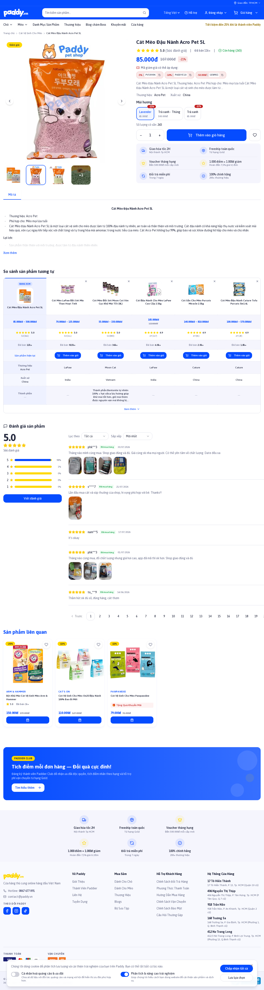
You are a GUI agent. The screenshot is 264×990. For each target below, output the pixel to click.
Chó (6, 24)
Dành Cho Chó (123, 881)
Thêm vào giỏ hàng (210, 135)
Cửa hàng (137, 24)
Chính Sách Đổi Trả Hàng (172, 881)
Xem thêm (10, 253)
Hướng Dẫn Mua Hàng (171, 895)
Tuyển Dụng (79, 901)
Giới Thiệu (78, 881)
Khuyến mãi (118, 24)
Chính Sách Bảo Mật (169, 908)
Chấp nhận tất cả (236, 968)
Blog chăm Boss (96, 24)
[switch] (15, 974)
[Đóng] (252, 965)
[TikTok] (25, 911)
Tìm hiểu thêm (24, 787)
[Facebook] (7, 911)
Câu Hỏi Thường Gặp (170, 915)
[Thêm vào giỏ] (27, 720)
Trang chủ (9, 33)
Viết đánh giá (33, 498)
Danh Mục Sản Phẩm (46, 24)
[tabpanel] (132, 228)
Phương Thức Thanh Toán (173, 888)
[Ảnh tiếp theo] (121, 101)
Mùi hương (144, 102)
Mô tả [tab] (12, 194)
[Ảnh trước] (9, 101)
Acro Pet (159, 95)
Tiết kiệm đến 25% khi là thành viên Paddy (233, 24)
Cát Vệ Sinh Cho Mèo (30, 33)
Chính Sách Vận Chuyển (171, 901)
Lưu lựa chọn (236, 978)
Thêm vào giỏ (70, 355)
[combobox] (95, 436)
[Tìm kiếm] (144, 12)
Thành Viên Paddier (84, 888)
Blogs (118, 901)
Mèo (21, 24)
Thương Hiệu (122, 895)
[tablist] (132, 195)
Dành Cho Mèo (123, 888)
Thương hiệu (72, 24)
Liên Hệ (77, 895)
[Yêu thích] (46, 644)
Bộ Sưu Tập (121, 908)
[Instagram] (16, 911)
